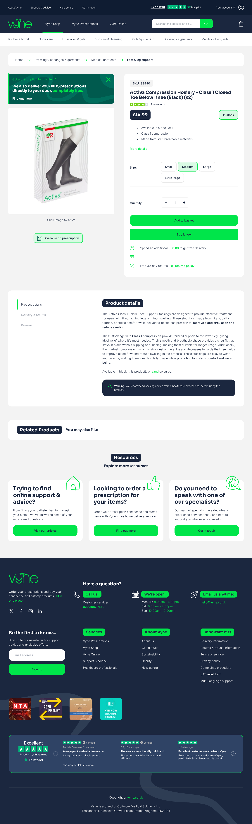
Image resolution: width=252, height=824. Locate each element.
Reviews (26, 325)
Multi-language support (217, 681)
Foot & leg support (140, 60)
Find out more (22, 98)
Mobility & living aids (215, 39)
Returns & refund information (220, 648)
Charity (147, 661)
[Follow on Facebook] (21, 611)
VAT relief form (211, 674)
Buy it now (184, 234)
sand (155, 371)
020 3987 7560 (93, 607)
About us (148, 641)
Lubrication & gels (73, 39)
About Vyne (15, 7)
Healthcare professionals (100, 667)
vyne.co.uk (135, 797)
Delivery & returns (33, 315)
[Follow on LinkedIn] (40, 611)
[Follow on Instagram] (30, 611)
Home (19, 60)
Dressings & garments (178, 39)
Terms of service (212, 654)
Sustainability (151, 654)
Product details (31, 304)
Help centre (66, 7)
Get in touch (89, 7)
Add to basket (184, 220)
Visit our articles (45, 530)
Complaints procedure (216, 667)
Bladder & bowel (18, 39)
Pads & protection (143, 39)
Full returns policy (182, 266)
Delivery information (214, 641)
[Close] (107, 81)
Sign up (37, 669)
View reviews (157, 105)
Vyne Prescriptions (85, 24)
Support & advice (40, 7)
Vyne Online (118, 24)
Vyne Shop (52, 24)
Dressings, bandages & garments (57, 60)
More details (138, 148)
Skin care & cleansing (108, 39)
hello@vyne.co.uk (213, 602)
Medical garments (103, 60)
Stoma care (46, 39)
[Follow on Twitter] (11, 611)
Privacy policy (210, 661)
